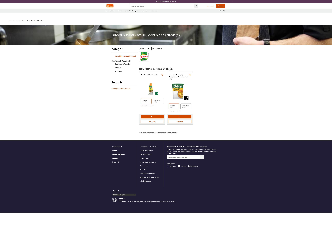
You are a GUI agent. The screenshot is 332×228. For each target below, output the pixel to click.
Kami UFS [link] (153, 11)
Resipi (114, 150)
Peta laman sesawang (147, 173)
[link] (166, 1)
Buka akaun (220, 6)
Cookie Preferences (146, 150)
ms (224, 11)
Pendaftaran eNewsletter (148, 147)
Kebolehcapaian (145, 181)
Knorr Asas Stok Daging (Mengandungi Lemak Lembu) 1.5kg (178, 76)
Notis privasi (144, 166)
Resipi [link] (120, 11)
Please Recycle (145, 158)
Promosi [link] (143, 11)
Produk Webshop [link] (131, 11)
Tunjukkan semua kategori (125, 56)
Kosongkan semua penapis (121, 89)
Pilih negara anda (146, 154)
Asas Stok (118, 68)
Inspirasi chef (117, 147)
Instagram (194, 166)
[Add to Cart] (152, 116)
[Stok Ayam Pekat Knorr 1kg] (152, 89)
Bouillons (118, 71)
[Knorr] (144, 56)
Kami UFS (115, 162)
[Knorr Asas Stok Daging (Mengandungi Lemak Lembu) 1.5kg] (180, 91)
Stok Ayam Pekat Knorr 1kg (149, 75)
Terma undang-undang (148, 162)
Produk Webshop (118, 154)
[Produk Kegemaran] (162, 75)
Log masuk (210, 6)
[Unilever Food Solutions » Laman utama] (110, 5)
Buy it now (152, 121)
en (220, 11)
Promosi (115, 158)
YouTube (184, 166)
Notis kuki (143, 170)
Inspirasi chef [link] (109, 11)
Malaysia (116, 191)
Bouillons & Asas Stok (123, 64)
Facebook (172, 166)
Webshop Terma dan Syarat (149, 177)
